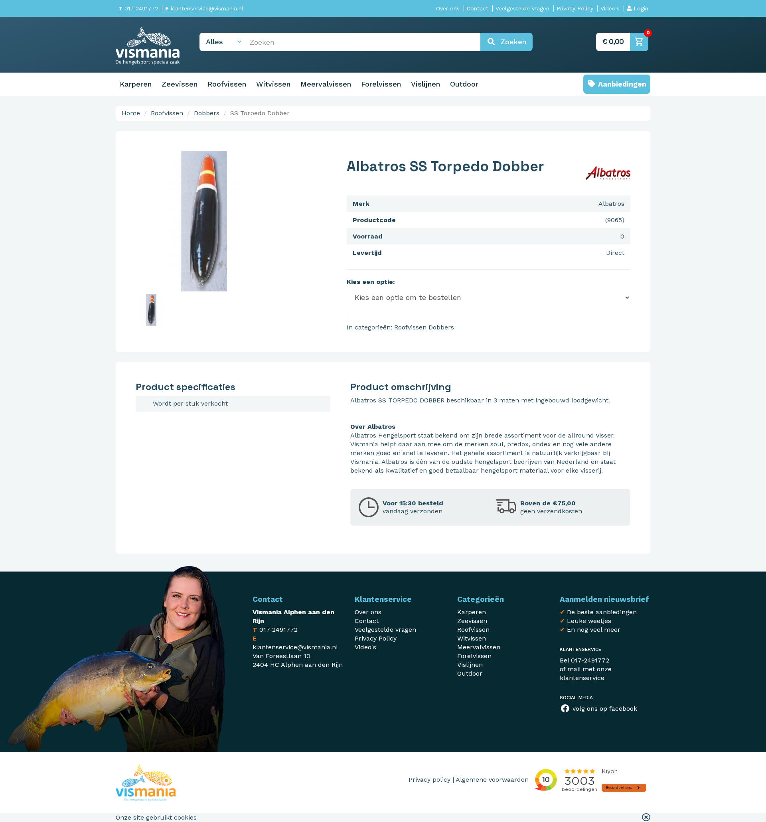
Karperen (136, 84)
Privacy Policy (575, 8)
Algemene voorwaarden (492, 779)
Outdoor (464, 84)
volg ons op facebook (604, 708)
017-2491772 (138, 8)
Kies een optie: (371, 282)
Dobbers (206, 113)
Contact (477, 8)
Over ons (448, 8)
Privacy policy (429, 779)
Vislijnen (425, 84)
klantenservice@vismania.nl (204, 8)
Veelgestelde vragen (522, 8)
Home (131, 113)
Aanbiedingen (621, 84)
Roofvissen (226, 84)
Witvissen (273, 84)
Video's (610, 8)
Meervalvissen (325, 84)
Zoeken (511, 41)
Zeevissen (179, 84)
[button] (646, 817)
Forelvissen (381, 84)
